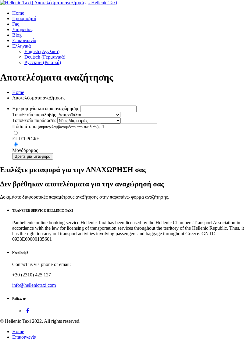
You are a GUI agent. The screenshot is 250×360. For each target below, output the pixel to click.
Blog (17, 35)
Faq (16, 24)
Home (18, 13)
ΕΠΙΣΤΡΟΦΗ (26, 138)
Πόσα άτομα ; (56, 126)
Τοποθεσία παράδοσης (34, 120)
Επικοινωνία (24, 40)
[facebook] (27, 310)
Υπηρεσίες (22, 29)
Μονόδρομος (25, 150)
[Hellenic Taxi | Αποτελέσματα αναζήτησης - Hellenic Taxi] (58, 2)
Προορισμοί (24, 18)
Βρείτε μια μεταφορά (33, 156)
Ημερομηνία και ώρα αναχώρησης (45, 108)
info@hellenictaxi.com (34, 285)
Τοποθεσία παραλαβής (34, 114)
